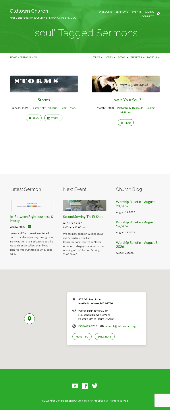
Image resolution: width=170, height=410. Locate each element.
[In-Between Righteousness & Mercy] (32, 208)
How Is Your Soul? (125, 99)
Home (13, 57)
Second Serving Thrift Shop (83, 217)
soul (37, 57)
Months (152, 57)
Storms (44, 99)
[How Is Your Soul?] (125, 90)
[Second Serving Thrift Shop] (84, 208)
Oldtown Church (43, 13)
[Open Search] (158, 13)
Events (136, 11)
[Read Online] (29, 226)
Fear (63, 107)
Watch (55, 118)
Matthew (125, 112)
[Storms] (44, 90)
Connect (147, 16)
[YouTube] (75, 386)
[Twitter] (95, 386)
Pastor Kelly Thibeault (44, 107)
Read (35, 118)
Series (109, 57)
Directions (104, 336)
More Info (82, 336)
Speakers (136, 57)
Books (122, 57)
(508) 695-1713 (87, 326)
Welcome (105, 11)
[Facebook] (85, 386)
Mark (73, 107)
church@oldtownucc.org (121, 326)
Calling (151, 107)
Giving (149, 11)
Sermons (122, 11)
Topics (96, 57)
